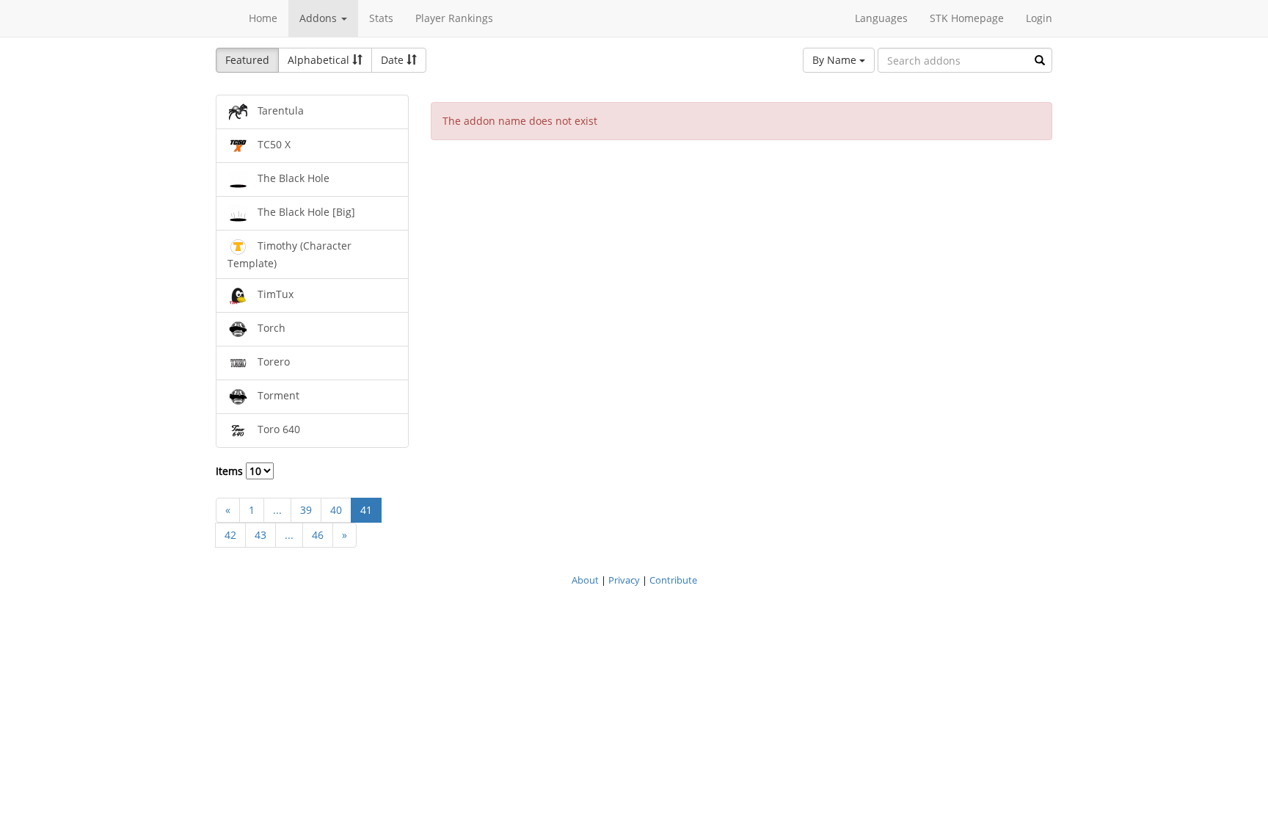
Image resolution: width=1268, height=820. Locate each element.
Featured (247, 60)
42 (230, 535)
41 (366, 510)
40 (336, 510)
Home (263, 18)
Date (394, 60)
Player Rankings (454, 18)
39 (306, 510)
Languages (881, 18)
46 (318, 535)
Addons (319, 18)
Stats (381, 18)
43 (260, 535)
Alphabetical (320, 60)
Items (231, 471)
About (585, 580)
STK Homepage (967, 18)
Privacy (624, 580)
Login (1039, 18)
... (277, 510)
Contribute (673, 580)
